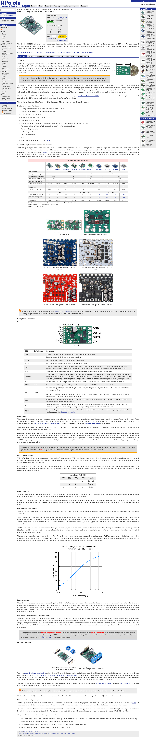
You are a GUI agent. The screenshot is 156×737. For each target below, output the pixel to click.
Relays (4, 65)
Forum (24, 733)
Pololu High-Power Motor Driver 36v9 (150, 98)
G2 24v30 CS (82, 169)
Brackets (4, 74)
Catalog (25, 6)
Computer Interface (7, 49)
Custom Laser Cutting (8, 20)
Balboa (4, 34)
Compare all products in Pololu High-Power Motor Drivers (37, 52)
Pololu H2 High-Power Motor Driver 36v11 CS (150, 26)
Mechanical (3, 71)
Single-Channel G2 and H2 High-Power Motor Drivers (76, 52)
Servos (4, 85)
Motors (4, 81)
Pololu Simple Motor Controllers (150, 132)
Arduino (4, 46)
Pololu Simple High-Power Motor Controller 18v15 (150, 81)
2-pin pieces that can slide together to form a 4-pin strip (58, 675)
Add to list (64, 38)
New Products (4, 27)
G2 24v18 (123, 169)
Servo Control (5, 68)
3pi (3, 33)
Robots (2, 31)
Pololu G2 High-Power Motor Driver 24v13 (150, 12)
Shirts (2, 95)
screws (49, 140)
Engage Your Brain (7, 108)
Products (3, 25)
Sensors (4, 66)
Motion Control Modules (25, 9)
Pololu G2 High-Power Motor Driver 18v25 (150, 17)
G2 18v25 (57, 169)
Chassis (4, 76)
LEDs (3, 56)
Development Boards (7, 53)
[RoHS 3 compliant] (50, 22)
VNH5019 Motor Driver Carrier (150, 102)
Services (3, 18)
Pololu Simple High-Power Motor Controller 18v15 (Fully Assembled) (150, 75)
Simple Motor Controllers (63, 311)
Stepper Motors (6, 86)
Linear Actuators (6, 79)
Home (20, 733)
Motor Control (5, 58)
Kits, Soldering (6, 41)
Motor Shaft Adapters (7, 83)
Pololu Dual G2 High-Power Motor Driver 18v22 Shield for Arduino (150, 42)
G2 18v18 (98, 169)
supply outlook (63, 17)
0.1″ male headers (41, 423)
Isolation (4, 54)
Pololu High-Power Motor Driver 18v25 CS (150, 94)
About (68, 733)
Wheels (4, 93)
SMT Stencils (5, 22)
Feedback (3, 13)
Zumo (3, 39)
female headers (55, 423)
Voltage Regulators (7, 69)
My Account (138, 1)
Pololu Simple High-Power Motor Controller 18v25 (150, 85)
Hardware (4, 78)
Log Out (144, 1)
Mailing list (5, 105)
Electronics (3, 44)
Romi (3, 38)
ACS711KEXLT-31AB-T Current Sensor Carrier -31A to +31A (150, 107)
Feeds (36, 731)
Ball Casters (5, 73)
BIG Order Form (61, 733)
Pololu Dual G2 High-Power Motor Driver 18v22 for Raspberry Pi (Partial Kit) (150, 61)
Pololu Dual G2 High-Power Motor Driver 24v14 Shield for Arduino (150, 36)
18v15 (134, 703)
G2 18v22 (107, 169)
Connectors (5, 51)
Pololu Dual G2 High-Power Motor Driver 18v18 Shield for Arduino (150, 30)
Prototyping (5, 61)
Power (4, 59)
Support (32, 733)
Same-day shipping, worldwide (148, 4)
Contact (73, 733)
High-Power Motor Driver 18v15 (88, 96)
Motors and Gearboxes (149, 145)
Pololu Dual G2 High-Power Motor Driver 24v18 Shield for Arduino (150, 47)
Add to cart (62, 36)
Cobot (3, 36)
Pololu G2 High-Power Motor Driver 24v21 (150, 21)
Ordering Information (40, 733)
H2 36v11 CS (90, 169)
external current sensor (44, 637)
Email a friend (28, 731)
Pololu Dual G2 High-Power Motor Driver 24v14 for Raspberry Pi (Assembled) (150, 54)
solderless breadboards (92, 423)
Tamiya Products (6, 88)
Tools (3, 89)
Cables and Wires (6, 48)
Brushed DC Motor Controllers (150, 140)
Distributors (53, 733)
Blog (28, 733)
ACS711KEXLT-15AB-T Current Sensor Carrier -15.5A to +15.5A (150, 113)
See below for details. (68, 412)
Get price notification (61, 40)
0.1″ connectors (126, 683)
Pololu (52, 17)
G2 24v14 (115, 169)
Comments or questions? (7, 15)
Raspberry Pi (46, 152)
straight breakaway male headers (35, 673)
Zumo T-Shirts (6, 98)
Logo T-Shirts (5, 99)
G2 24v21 (74, 169)
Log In (133, 1)
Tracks (4, 91)
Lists (48, 733)
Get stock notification (61, 19)
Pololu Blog (5, 107)
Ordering (57, 6)
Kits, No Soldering (7, 43)
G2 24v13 (66, 169)
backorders (50, 38)
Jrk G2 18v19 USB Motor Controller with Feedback (151, 66)
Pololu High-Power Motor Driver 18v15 (150, 90)
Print (21, 731)
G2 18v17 (49, 169)
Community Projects (7, 110)
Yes (99, 194)
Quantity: (49, 36)
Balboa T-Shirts (6, 96)
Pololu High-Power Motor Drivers (63, 9)
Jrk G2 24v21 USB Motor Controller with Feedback (151, 71)
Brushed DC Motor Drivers (42, 9)
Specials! (3, 29)
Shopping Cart (150, 1)
